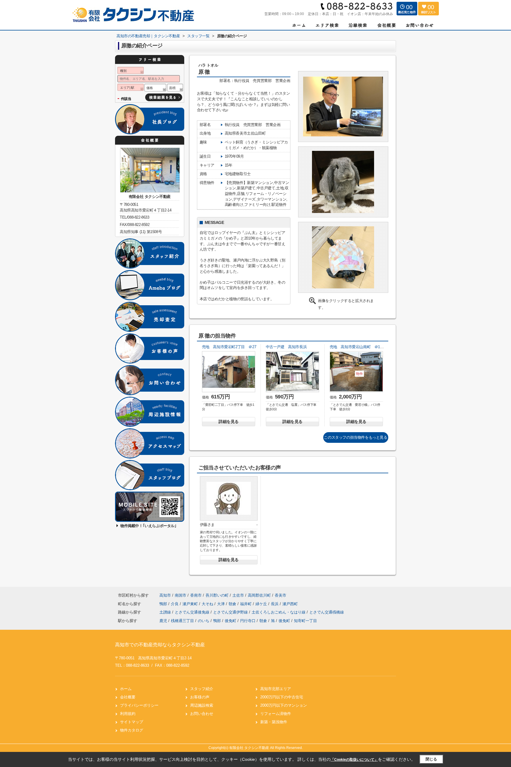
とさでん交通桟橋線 (326, 612)
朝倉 (233, 604)
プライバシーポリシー (139, 705)
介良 (175, 604)
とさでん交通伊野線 (231, 612)
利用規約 (127, 713)
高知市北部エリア (275, 689)
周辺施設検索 (201, 705)
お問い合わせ (201, 713)
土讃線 (165, 612)
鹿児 (163, 621)
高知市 (165, 595)
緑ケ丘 (262, 604)
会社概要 (127, 697)
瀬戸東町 (190, 604)
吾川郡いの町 (217, 595)
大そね (208, 604)
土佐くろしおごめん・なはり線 (279, 612)
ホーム (126, 689)
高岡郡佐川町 (259, 595)
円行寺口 (248, 621)
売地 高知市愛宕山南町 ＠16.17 (358, 347)
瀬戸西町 (290, 604)
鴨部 (163, 604)
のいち (203, 621)
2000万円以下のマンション (283, 705)
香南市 (196, 595)
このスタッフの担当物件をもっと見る (355, 437)
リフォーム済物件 (275, 713)
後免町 (230, 621)
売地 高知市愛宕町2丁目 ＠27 (229, 347)
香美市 (280, 595)
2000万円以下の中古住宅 (281, 697)
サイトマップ (131, 722)
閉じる (431, 759)
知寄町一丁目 (305, 621)
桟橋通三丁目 (182, 621)
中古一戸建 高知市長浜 (286, 347)
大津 (221, 604)
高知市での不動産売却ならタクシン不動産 (160, 644)
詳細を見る (229, 421)
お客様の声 (199, 697)
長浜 (275, 604)
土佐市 (238, 595)
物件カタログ (131, 730)
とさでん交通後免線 (193, 612)
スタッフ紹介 (201, 689)
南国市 (180, 595)
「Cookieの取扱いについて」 (354, 760)
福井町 (246, 604)
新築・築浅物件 (273, 722)
